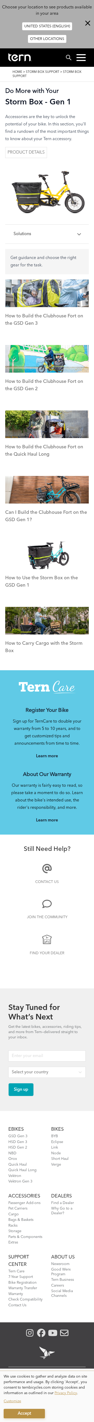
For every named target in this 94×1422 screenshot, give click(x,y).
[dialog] (47, 1396)
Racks (12, 1225)
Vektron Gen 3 (20, 1181)
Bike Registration (22, 1282)
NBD (12, 1153)
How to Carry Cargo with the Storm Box (44, 647)
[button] (81, 57)
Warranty (15, 1294)
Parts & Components (25, 1237)
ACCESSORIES (24, 1196)
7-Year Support (20, 1277)
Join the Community (47, 917)
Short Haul (60, 1159)
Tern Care (16, 1271)
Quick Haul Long (22, 1170)
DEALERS (61, 1196)
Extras (13, 1242)
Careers (57, 1285)
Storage (14, 1231)
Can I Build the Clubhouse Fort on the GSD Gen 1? (46, 516)
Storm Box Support (42, 72)
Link (54, 1147)
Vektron (14, 1176)
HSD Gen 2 (17, 1147)
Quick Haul (17, 1164)
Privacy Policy (66, 1393)
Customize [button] (12, 1401)
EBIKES (16, 1129)
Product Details (26, 152)
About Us (63, 1257)
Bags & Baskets (20, 1220)
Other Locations (47, 39)
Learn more (47, 756)
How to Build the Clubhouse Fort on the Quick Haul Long (44, 451)
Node (56, 1153)
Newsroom (60, 1264)
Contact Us (47, 882)
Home (17, 72)
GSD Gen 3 (17, 1136)
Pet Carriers (17, 1208)
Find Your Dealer (47, 953)
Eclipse (57, 1142)
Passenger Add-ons (24, 1203)
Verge (56, 1164)
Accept (24, 1413)
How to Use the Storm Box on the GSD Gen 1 (41, 582)
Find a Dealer (62, 1203)
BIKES (57, 1129)
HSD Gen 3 (17, 1142)
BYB (54, 1136)
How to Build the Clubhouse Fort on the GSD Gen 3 (44, 320)
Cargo (13, 1214)
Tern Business (62, 1280)
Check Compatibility (25, 1299)
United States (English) (47, 26)
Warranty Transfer (22, 1288)
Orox (12, 1159)
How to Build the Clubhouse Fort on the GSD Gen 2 (44, 385)
